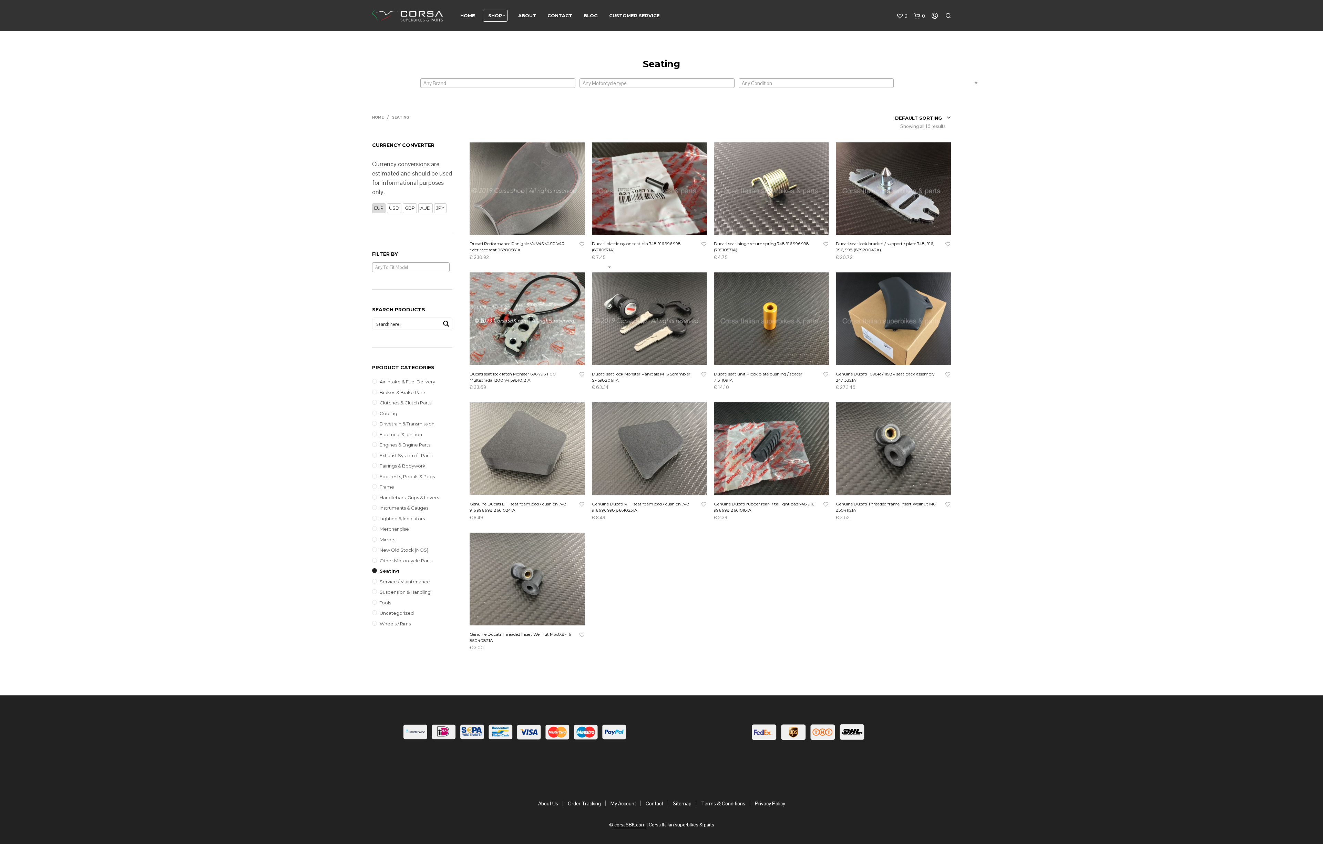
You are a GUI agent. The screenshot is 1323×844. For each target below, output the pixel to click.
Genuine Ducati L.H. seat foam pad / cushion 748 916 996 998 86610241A (518, 507)
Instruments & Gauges (404, 508)
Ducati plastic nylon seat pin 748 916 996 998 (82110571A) (636, 246)
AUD (425, 208)
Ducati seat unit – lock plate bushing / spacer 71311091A (758, 377)
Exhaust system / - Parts (406, 455)
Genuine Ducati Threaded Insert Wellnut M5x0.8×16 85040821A (520, 637)
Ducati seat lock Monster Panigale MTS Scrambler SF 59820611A (641, 377)
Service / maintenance (405, 581)
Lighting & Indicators (402, 518)
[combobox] (497, 83)
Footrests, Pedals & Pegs (407, 476)
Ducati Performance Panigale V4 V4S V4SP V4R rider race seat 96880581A (517, 246)
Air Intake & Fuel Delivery (407, 381)
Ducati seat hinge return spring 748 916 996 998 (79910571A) (761, 246)
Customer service (634, 15)
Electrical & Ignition (401, 434)
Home (467, 15)
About (527, 15)
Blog (591, 15)
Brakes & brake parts (403, 392)
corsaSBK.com (630, 825)
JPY (440, 208)
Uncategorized (397, 613)
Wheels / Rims (395, 623)
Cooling (388, 413)
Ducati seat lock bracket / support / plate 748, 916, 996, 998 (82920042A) (885, 246)
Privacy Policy (770, 803)
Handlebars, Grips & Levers (409, 497)
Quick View (531, 228)
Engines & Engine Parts (405, 445)
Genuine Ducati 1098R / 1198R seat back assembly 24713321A (885, 377)
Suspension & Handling (405, 592)
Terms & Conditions (723, 803)
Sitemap (682, 803)
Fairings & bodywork (402, 466)
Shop (495, 15)
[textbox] (498, 83)
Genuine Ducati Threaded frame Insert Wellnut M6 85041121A (885, 507)
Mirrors (387, 539)
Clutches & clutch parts (405, 402)
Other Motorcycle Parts (406, 560)
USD (394, 208)
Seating (389, 571)
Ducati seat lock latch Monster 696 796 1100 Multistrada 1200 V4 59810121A (513, 377)
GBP (410, 208)
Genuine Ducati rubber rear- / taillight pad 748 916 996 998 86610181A (764, 507)
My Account (623, 803)
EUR (378, 208)
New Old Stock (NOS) (404, 550)
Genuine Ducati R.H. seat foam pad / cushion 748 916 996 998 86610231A (640, 507)
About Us (548, 803)
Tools (385, 602)
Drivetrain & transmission (407, 423)
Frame (387, 487)
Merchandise (394, 529)
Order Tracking (584, 803)
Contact (559, 15)
